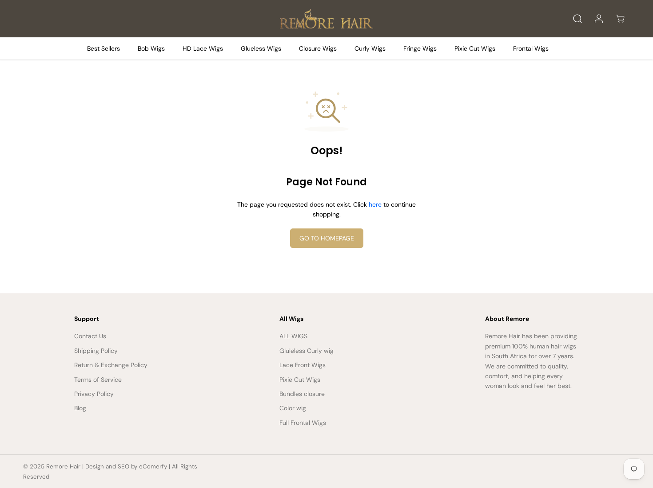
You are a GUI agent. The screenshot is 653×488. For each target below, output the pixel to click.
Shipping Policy (96, 351)
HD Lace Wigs (203, 48)
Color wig (292, 408)
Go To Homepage (326, 238)
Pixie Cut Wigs (474, 48)
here (375, 204)
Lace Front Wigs (302, 365)
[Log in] (599, 18)
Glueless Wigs (261, 48)
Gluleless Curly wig (306, 351)
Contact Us (90, 336)
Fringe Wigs (420, 48)
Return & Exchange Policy (110, 365)
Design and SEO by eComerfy (126, 466)
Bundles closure (302, 394)
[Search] (577, 18)
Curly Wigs (370, 48)
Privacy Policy (94, 394)
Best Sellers (103, 48)
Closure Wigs (318, 48)
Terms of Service (98, 380)
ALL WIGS (293, 336)
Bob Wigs (151, 48)
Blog (80, 408)
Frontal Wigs (531, 48)
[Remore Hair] (326, 18)
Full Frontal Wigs (302, 423)
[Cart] (620, 18)
